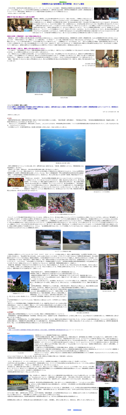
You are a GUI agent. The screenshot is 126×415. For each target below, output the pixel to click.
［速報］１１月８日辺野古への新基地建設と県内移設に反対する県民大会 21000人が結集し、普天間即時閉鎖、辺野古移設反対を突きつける (38, 329)
